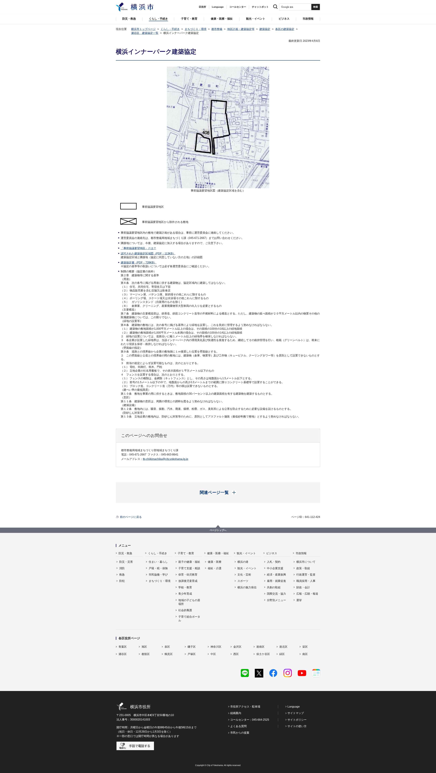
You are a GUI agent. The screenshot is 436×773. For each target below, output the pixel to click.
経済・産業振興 (276, 574)
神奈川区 (216, 646)
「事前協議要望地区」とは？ (138, 248)
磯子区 (192, 646)
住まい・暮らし (158, 561)
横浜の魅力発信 (246, 587)
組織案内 (235, 713)
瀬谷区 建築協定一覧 (144, 33)
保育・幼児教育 (187, 574)
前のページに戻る (131, 517)
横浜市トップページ (143, 29)
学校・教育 (185, 587)
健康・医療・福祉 (218, 553)
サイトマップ (295, 713)
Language (293, 706)
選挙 (299, 600)
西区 (236, 654)
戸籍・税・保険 (158, 568)
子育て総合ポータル (189, 618)
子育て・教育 (186, 553)
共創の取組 (274, 587)
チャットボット (260, 6)
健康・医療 (214, 561)
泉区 (167, 646)
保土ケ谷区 (263, 654)
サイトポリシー (297, 719)
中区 (213, 654)
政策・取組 (303, 568)
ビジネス (271, 553)
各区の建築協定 (284, 29)
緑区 (282, 654)
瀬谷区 (123, 654)
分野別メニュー (276, 600)
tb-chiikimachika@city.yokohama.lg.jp (165, 459)
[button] (218, 492)
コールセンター (237, 6)
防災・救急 (125, 553)
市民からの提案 (239, 732)
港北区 (283, 646)
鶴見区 (169, 654)
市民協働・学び (158, 574)
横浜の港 (242, 561)
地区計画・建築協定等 (240, 29)
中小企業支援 (275, 568)
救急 (122, 574)
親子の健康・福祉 (189, 561)
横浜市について (305, 561)
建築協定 (264, 29)
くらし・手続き (170, 29)
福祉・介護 (214, 568)
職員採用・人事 (305, 580)
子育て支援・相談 (189, 568)
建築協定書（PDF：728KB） (139, 262)
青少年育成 (185, 593)
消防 (122, 568)
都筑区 (146, 654)
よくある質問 (238, 726)
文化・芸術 (244, 574)
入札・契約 (274, 561)
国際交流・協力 (276, 593)
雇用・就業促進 (276, 580)
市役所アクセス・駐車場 (245, 706)
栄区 (305, 646)
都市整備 (216, 29)
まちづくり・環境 (195, 29)
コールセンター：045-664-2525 (249, 719)
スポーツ (242, 580)
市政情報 (301, 553)
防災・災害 (126, 561)
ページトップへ (218, 530)
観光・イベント (246, 553)
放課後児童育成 (187, 580)
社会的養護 (185, 610)
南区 (305, 654)
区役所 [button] (202, 6)
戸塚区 (192, 654)
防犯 (122, 580)
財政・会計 (303, 587)
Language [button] (218, 6)
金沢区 (237, 646)
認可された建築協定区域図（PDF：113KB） (148, 253)
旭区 (144, 646)
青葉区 (123, 646)
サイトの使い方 (297, 726)
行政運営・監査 (305, 574)
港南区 (260, 646)
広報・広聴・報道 (307, 593)
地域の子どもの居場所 (189, 602)
